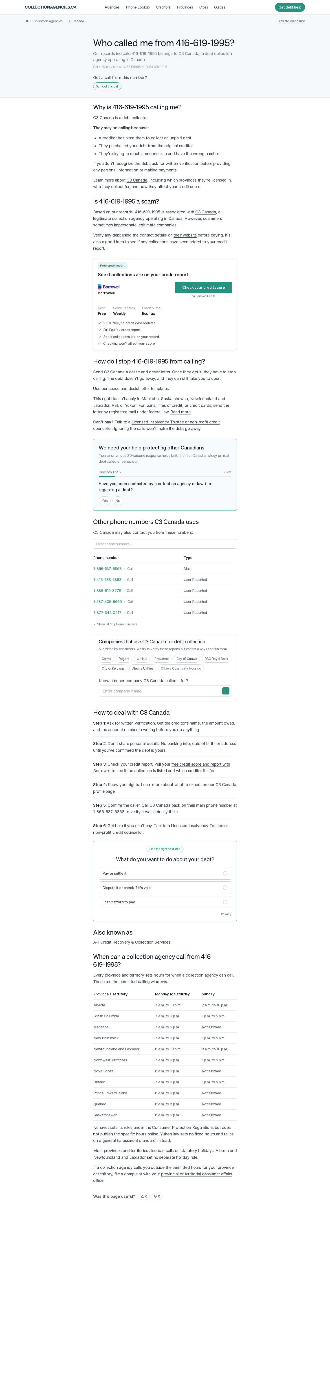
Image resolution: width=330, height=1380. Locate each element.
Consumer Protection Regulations (183, 1127)
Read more (180, 412)
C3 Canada (76, 21)
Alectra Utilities (143, 668)
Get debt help (290, 7)
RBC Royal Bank (216, 659)
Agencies (112, 7)
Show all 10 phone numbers (117, 624)
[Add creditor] (225, 690)
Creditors (163, 7)
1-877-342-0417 (107, 612)
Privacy (226, 914)
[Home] (27, 21)
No (117, 500)
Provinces (185, 7)
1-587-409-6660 (107, 601)
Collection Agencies (48, 21)
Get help (115, 825)
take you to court (205, 378)
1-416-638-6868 (107, 579)
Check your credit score (203, 287)
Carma (106, 659)
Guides (219, 7)
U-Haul (142, 659)
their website (185, 235)
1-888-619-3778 (107, 590)
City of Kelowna (113, 668)
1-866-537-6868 (107, 568)
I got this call (110, 86)
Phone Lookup (138, 7)
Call (130, 568)
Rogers (124, 659)
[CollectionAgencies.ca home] (51, 7)
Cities (203, 7)
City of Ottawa (186, 659)
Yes (105, 500)
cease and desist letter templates (138, 388)
